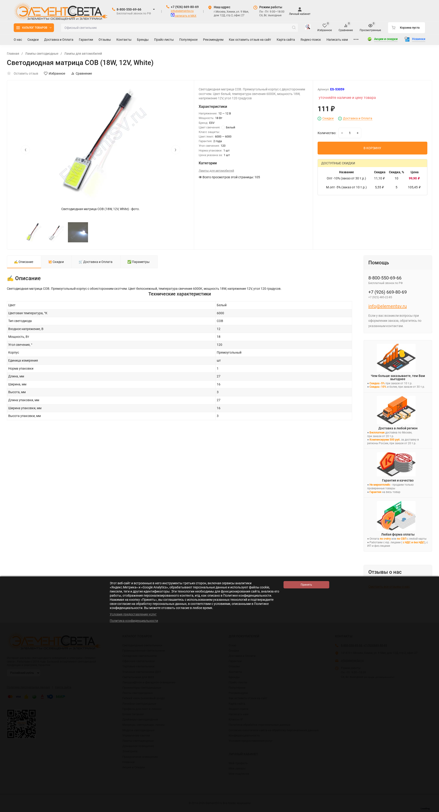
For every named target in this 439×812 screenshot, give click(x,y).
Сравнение (84, 73)
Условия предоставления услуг (133, 614)
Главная (13, 53)
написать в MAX (185, 15)
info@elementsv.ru (182, 11)
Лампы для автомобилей (83, 53)
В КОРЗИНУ (372, 148)
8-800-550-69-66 (129, 9)
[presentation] (25, 149)
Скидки (328, 118)
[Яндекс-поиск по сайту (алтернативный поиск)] (308, 27)
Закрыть (432, 810)
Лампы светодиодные (41, 53)
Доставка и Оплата (357, 118)
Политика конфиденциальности (134, 621)
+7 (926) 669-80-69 (185, 7)
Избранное (57, 73)
